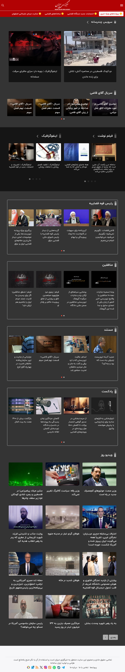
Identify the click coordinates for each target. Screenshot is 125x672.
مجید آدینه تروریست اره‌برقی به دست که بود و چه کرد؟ (104, 360)
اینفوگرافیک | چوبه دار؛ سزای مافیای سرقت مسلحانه (34, 74)
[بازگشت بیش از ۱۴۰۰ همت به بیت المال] (21, 405)
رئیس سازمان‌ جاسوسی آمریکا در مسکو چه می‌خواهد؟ (26, 625)
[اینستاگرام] (45, 668)
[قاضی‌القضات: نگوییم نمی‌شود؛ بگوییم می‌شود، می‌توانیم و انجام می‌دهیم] (103, 217)
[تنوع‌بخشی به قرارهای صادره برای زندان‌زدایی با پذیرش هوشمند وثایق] (103, 405)
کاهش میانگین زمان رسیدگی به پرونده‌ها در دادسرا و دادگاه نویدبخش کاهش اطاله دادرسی (49, 425)
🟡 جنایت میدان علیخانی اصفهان (26, 13)
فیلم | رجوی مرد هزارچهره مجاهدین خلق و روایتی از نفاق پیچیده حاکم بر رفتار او (49, 299)
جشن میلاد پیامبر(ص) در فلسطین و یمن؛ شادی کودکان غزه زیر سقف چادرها (27, 494)
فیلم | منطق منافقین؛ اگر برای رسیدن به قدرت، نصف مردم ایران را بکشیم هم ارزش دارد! (21, 299)
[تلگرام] (63, 668)
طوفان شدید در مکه (69, 580)
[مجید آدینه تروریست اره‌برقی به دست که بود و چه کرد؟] (103, 344)
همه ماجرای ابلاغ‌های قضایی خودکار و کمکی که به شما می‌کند (76, 167)
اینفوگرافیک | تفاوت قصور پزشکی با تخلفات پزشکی (48, 166)
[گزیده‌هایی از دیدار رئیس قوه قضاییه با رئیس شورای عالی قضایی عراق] (48, 217)
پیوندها (93, 667)
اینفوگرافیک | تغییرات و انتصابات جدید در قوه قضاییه (21, 166)
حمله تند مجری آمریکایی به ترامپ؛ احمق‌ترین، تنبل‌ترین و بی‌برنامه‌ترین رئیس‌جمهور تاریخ (26, 584)
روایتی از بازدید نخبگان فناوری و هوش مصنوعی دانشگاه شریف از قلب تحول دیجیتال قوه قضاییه (99, 584)
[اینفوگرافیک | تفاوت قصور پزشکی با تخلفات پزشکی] (48, 152)
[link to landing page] (63, 5)
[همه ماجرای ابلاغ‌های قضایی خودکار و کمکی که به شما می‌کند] (76, 152)
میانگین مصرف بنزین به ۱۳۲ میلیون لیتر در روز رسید (64, 625)
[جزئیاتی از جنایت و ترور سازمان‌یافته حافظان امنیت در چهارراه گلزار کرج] (21, 344)
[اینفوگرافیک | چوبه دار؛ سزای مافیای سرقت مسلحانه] (35, 48)
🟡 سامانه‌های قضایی (54, 13)
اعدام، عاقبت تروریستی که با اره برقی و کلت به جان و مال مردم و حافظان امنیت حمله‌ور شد (77, 364)
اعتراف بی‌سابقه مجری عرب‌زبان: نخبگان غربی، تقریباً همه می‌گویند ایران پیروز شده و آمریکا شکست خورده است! (99, 539)
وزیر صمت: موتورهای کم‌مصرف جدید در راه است (100, 492)
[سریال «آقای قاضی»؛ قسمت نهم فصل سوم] (48, 344)
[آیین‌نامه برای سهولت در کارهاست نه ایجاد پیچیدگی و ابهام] (76, 217)
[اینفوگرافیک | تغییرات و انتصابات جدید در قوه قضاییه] (21, 152)
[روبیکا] (28, 668)
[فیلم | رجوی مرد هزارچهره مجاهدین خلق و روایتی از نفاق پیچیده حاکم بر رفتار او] (48, 279)
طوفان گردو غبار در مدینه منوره (63, 533)
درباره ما (73, 667)
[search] (3, 5)
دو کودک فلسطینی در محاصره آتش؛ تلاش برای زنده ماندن (90, 74)
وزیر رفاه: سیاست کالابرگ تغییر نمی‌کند (63, 492)
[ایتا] (49, 668)
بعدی (113, 637)
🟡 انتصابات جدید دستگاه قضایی (82, 13)
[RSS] (37, 668)
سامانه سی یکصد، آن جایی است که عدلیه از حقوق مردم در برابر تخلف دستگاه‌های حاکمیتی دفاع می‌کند (104, 168)
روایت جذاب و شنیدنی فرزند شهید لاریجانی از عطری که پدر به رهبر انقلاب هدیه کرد (27, 537)
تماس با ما (83, 667)
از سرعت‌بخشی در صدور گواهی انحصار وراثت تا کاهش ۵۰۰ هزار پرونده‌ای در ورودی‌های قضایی (77, 425)
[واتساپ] (54, 668)
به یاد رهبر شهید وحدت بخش (100, 623)
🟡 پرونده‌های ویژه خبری (111, 13)
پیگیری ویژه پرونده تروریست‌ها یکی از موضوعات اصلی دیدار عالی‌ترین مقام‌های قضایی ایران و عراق (21, 237)
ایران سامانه (55, 663)
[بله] (58, 668)
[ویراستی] (32, 668)
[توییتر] (41, 668)
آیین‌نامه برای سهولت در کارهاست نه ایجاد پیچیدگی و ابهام (76, 234)
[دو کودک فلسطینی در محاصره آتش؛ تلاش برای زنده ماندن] (90, 48)
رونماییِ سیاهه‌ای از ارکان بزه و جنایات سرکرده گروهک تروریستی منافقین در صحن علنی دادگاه (76, 299)
